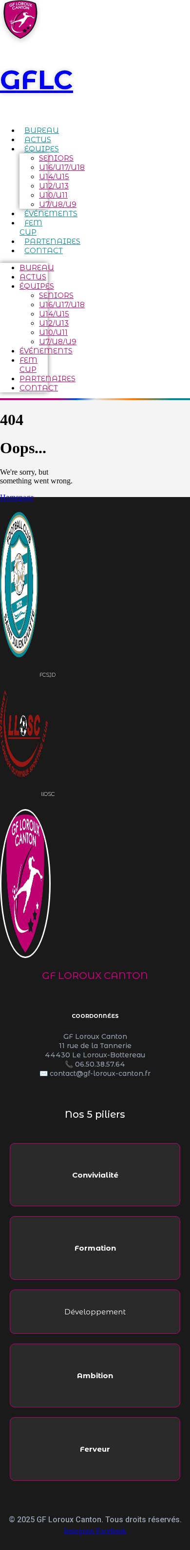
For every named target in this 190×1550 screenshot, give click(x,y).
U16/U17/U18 (62, 167)
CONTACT (43, 250)
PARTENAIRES (52, 241)
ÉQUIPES (41, 148)
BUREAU (41, 130)
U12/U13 (54, 185)
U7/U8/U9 (57, 204)
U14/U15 (54, 176)
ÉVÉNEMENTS (50, 213)
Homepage (17, 497)
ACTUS (37, 139)
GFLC (36, 79)
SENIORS (56, 158)
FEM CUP (30, 227)
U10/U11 (53, 195)
